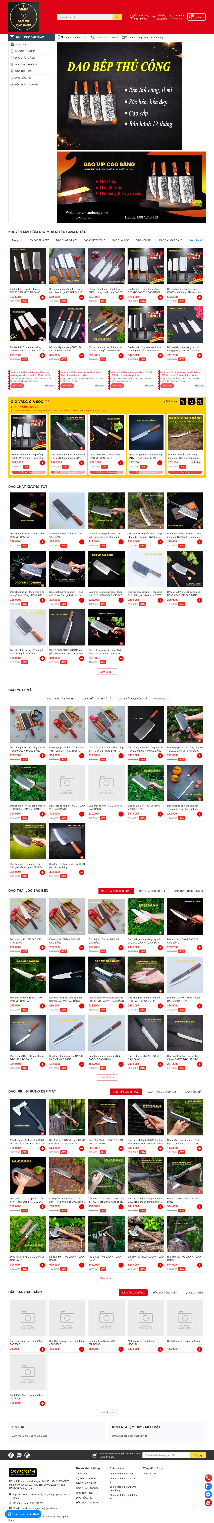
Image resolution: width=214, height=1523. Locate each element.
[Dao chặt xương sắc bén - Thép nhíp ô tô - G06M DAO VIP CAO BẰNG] (106, 569)
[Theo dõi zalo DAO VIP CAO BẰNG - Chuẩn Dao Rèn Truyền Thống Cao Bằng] (19, 1454)
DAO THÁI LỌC (120, 240)
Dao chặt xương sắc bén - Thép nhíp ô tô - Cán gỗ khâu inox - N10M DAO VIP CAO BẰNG (66, 595)
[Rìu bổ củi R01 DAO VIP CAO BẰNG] (185, 1175)
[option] (119, 96)
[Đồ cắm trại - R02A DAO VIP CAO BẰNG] (146, 1234)
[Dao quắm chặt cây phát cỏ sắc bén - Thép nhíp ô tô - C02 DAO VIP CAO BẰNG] (28, 1175)
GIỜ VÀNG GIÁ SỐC (27, 401)
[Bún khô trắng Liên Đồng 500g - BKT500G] (28, 1318)
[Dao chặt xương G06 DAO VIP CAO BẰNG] (67, 510)
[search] (117, 17)
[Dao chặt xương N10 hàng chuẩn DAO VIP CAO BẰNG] (28, 510)
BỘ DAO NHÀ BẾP (39, 240)
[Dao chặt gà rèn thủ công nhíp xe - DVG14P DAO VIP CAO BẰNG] (146, 724)
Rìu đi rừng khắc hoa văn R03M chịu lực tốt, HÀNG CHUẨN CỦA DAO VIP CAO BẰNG (27, 1143)
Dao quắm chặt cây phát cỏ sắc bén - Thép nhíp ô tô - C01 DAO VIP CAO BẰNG (184, 1143)
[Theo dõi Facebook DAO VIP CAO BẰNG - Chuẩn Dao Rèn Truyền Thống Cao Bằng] (11, 1454)
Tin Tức (18, 1427)
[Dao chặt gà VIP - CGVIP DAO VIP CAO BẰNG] (146, 783)
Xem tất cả (195, 240)
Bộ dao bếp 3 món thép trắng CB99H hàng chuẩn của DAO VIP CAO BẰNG (106, 292)
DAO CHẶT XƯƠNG (94, 240)
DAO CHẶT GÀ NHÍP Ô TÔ (97, 698)
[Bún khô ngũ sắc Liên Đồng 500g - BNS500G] (67, 1318)
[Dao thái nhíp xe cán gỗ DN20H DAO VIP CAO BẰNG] (67, 1033)
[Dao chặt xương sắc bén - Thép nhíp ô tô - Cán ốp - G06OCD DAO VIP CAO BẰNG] (106, 627)
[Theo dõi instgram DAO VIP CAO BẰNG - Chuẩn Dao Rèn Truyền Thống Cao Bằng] (27, 1454)
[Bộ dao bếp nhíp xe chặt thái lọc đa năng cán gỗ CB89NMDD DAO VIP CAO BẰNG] (106, 324)
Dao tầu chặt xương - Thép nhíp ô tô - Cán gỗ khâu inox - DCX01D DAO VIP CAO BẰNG (27, 653)
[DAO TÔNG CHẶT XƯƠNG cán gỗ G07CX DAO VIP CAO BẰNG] (67, 627)
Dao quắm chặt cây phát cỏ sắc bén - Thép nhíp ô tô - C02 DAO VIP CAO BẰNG (27, 1201)
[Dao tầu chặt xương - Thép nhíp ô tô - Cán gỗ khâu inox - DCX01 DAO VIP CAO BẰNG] (146, 569)
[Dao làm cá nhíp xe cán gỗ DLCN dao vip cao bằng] (67, 841)
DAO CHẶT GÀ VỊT (66, 240)
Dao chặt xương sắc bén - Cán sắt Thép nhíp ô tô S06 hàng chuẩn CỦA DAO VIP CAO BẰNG (106, 536)
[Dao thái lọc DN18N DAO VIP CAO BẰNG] (106, 916)
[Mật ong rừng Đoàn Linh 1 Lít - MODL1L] (146, 1318)
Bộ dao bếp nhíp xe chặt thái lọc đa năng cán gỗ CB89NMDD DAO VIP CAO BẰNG (106, 350)
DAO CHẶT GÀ (20, 690)
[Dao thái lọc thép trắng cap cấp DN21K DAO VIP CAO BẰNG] (67, 975)
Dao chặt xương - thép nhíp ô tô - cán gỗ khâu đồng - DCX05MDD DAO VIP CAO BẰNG (27, 595)
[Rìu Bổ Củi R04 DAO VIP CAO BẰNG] (106, 1234)
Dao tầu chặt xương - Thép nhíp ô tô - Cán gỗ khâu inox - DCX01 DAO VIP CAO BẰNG (145, 595)
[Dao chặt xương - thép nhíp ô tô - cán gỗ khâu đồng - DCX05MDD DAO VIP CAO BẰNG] (28, 569)
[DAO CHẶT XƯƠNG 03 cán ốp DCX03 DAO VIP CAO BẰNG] (185, 569)
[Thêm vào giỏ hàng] (42, 297)
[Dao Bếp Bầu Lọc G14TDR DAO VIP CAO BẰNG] (106, 1117)
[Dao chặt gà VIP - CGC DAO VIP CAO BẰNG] (106, 783)
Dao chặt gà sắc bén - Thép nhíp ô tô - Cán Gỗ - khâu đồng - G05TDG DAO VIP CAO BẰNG (106, 750)
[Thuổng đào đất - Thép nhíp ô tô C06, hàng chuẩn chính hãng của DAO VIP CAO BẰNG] (146, 1175)
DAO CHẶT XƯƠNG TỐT (27, 486)
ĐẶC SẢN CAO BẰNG (170, 240)
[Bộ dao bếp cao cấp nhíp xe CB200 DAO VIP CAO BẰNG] (28, 266)
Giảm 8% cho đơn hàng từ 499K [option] (45, 410)
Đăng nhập (178, 18)
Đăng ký (198, 1455)
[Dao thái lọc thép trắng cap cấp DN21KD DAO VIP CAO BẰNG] (146, 916)
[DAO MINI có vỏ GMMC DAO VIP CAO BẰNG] (28, 1234)
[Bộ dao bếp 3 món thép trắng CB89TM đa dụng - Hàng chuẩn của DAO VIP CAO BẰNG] (185, 266)
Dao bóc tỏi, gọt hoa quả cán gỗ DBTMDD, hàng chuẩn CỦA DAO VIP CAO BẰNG (68, 457)
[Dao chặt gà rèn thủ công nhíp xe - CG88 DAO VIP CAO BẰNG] (28, 783)
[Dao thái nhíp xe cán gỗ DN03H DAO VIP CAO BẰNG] (106, 1033)
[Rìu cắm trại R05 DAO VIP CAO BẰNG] (185, 1234)
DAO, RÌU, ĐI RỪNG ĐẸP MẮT (32, 1091)
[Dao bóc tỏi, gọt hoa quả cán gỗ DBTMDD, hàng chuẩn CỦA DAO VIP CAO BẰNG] (67, 432)
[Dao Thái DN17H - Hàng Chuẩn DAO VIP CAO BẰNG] (28, 1033)
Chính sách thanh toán (122, 1473)
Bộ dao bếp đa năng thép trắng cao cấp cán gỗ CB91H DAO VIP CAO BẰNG (66, 292)
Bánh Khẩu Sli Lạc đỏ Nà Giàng (184, 1340)
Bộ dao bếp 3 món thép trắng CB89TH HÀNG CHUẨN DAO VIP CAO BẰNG (27, 350)
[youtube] (208, 1502)
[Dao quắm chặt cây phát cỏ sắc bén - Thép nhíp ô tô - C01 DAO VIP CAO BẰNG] (185, 1117)
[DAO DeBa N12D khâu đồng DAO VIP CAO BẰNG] (107, 432)
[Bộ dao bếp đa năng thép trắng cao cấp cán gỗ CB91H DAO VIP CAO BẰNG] (67, 266)
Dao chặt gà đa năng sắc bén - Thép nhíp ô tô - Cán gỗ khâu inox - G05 (183, 809)
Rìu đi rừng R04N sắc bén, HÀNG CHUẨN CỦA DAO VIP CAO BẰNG (67, 1143)
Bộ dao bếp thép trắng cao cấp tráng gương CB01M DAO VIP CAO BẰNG (183, 350)
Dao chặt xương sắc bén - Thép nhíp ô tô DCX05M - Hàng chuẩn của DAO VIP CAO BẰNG (184, 536)
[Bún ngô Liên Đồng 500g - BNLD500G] (106, 1318)
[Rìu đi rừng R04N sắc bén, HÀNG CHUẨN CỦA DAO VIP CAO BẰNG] (67, 1117)
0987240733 (141, 18)
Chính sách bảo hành (76, 37)
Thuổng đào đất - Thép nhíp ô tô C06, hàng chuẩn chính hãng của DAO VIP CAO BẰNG (145, 1201)
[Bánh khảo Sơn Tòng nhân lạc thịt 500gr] (28, 1372)
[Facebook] (208, 1494)
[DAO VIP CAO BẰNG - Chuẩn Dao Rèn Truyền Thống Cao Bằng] (29, 17)
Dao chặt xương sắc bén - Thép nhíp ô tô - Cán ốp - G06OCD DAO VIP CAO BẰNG (105, 653)
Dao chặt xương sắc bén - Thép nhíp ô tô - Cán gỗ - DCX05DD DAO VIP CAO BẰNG (145, 536)
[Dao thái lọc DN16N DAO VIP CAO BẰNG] (67, 916)
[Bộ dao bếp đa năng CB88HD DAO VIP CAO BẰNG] (67, 324)
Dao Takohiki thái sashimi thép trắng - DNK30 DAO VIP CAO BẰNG (183, 1059)
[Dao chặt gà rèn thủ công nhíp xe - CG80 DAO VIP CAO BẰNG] (28, 724)
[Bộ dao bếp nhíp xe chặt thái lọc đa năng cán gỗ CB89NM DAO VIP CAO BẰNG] (146, 324)
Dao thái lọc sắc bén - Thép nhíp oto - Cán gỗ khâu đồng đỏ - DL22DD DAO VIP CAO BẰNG (185, 457)
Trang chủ (17, 240)
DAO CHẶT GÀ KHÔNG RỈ (133, 698)
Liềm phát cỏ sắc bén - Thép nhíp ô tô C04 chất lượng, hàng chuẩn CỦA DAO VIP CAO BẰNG (106, 1201)
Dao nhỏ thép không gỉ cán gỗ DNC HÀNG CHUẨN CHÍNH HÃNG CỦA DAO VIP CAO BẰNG (145, 1000)
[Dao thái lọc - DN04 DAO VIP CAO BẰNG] (185, 916)
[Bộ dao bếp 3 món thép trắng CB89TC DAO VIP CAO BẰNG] (146, 266)
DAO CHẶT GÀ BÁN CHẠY (61, 698)
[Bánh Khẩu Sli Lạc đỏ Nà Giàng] (185, 1318)
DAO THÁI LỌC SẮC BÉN (28, 890)
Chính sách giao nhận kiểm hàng (146, 37)
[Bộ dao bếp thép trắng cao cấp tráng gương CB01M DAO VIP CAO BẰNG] (185, 324)
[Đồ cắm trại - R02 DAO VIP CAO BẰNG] (67, 1234)
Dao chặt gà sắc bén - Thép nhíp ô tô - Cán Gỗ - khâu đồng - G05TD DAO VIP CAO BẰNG (66, 750)
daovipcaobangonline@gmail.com (39, 1508)
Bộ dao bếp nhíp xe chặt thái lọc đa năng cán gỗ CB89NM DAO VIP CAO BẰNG (145, 350)
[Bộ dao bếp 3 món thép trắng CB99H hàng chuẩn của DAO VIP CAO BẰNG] (106, 266)
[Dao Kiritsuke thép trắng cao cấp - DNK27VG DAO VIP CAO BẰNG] (106, 975)
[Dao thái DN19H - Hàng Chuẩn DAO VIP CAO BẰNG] (185, 975)
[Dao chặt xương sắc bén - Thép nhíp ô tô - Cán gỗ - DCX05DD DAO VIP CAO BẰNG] (146, 510)
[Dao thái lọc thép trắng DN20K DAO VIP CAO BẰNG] (28, 975)
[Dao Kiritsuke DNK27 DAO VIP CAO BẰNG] (146, 1033)
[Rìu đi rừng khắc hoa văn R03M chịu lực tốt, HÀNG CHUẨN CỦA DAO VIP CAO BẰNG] (28, 1117)
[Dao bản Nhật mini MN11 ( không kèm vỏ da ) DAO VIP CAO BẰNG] (146, 1117)
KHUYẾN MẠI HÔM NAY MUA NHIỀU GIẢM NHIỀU (47, 232)
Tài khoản (179, 15)
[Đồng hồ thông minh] (131, 187)
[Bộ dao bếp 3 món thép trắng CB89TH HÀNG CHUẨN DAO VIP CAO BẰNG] (28, 324)
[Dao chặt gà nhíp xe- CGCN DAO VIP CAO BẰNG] (67, 783)
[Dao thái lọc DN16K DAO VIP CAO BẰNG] (28, 916)
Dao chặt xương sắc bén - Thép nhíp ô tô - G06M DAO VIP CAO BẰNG (105, 595)
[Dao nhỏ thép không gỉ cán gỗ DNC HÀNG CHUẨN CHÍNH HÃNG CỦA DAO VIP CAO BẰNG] (146, 975)
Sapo (11, 1519)
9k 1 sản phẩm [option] (16, 410)
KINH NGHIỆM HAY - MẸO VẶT (136, 1427)
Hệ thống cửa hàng (162, 17)
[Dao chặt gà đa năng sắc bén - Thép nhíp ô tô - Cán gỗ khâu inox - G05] (185, 783)
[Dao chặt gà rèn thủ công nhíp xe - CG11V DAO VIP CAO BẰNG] (185, 724)
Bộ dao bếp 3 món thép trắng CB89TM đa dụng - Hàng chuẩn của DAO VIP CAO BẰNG (184, 292)
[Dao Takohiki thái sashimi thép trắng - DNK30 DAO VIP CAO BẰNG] (185, 1033)
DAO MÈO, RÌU (144, 240)
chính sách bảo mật (107, 37)
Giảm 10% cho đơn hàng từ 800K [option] (82, 410)
